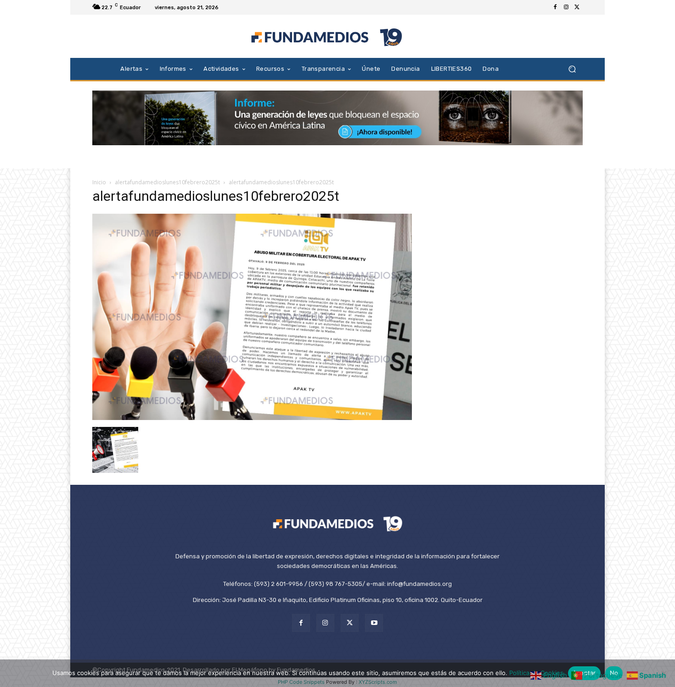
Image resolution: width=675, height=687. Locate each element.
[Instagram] (566, 7)
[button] (572, 68)
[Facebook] (555, 7)
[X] (577, 7)
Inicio (99, 182)
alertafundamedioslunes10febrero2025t (167, 182)
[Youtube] (374, 623)
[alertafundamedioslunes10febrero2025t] (252, 417)
